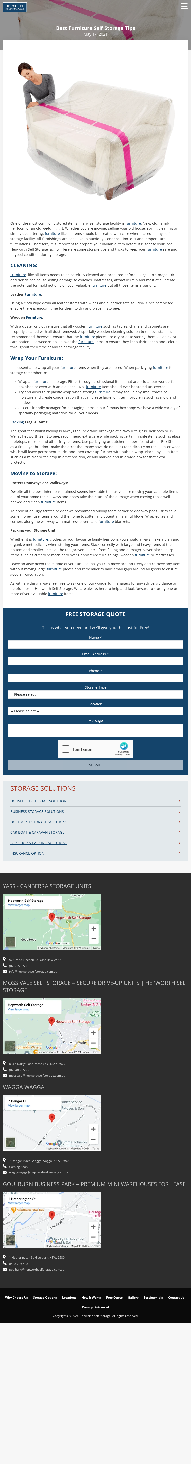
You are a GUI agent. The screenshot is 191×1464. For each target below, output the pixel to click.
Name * (95, 637)
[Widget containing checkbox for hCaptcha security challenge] (95, 749)
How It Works (91, 1297)
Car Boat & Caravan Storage (37, 832)
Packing (17, 422)
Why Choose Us (16, 1297)
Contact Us (176, 1297)
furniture (133, 223)
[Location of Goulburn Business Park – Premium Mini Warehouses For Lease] (52, 1222)
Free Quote (114, 1297)
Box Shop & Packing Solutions (38, 843)
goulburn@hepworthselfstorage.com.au (36, 1269)
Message (95, 721)
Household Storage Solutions (39, 801)
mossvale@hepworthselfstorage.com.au (37, 1075)
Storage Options (45, 1297)
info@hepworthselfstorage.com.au (33, 971)
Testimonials (153, 1297)
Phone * (95, 671)
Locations (69, 1297)
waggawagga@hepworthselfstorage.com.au (39, 1172)
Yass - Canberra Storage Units (47, 886)
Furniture (18, 275)
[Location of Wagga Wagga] (52, 1125)
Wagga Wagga (23, 1087)
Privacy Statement (95, 1307)
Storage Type (95, 687)
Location (95, 704)
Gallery (133, 1297)
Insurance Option (27, 853)
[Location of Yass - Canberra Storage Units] (52, 924)
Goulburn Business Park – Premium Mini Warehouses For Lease (94, 1184)
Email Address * (95, 654)
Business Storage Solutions (37, 812)
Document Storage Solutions (38, 822)
